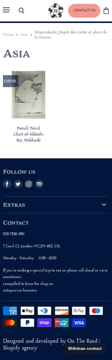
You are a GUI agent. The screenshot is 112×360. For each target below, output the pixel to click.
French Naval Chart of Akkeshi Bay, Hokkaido (28, 134)
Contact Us (84, 10)
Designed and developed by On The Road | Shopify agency (51, 345)
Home (8, 34)
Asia (24, 34)
